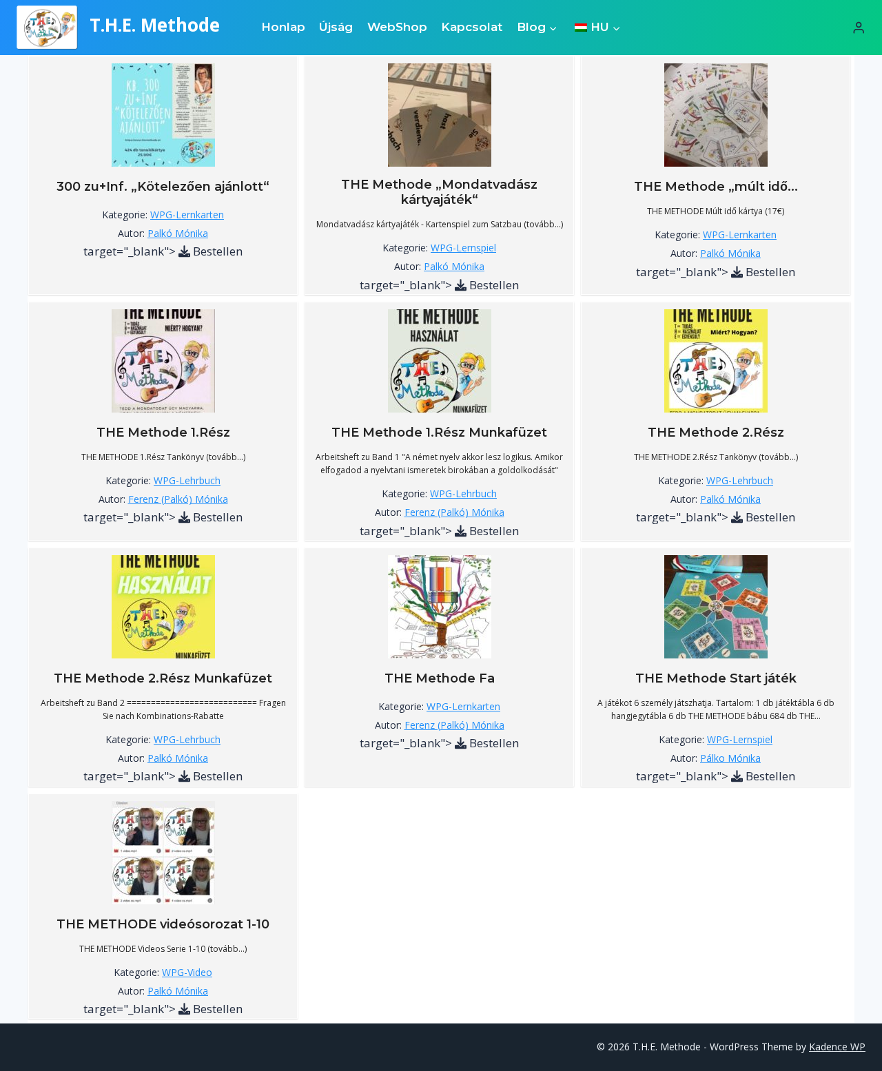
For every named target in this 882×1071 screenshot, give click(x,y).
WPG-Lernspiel (463, 247)
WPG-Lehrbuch (187, 480)
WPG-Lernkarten (187, 214)
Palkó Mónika (177, 233)
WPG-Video (187, 972)
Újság (336, 27)
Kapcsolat (471, 27)
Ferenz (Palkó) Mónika (178, 499)
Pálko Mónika (730, 758)
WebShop (397, 27)
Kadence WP (837, 1046)
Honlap (283, 27)
